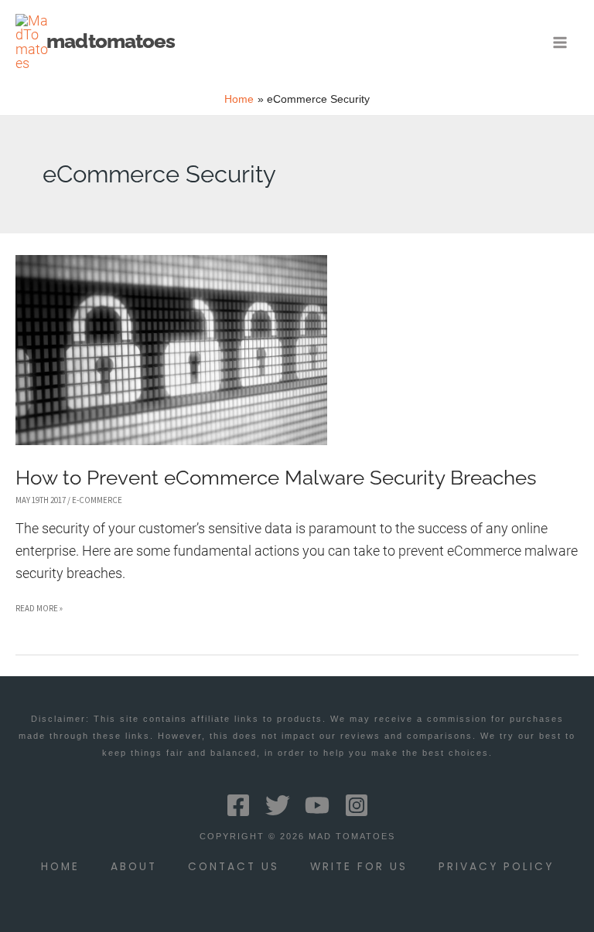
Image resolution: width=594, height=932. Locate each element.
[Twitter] (277, 805)
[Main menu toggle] (560, 42)
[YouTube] (317, 805)
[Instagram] (356, 805)
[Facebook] (238, 805)
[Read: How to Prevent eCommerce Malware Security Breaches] (171, 349)
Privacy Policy (496, 866)
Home (60, 866)
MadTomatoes (110, 41)
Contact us (233, 866)
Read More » (39, 611)
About (134, 866)
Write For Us (359, 866)
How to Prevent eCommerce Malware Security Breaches (276, 477)
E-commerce (97, 500)
